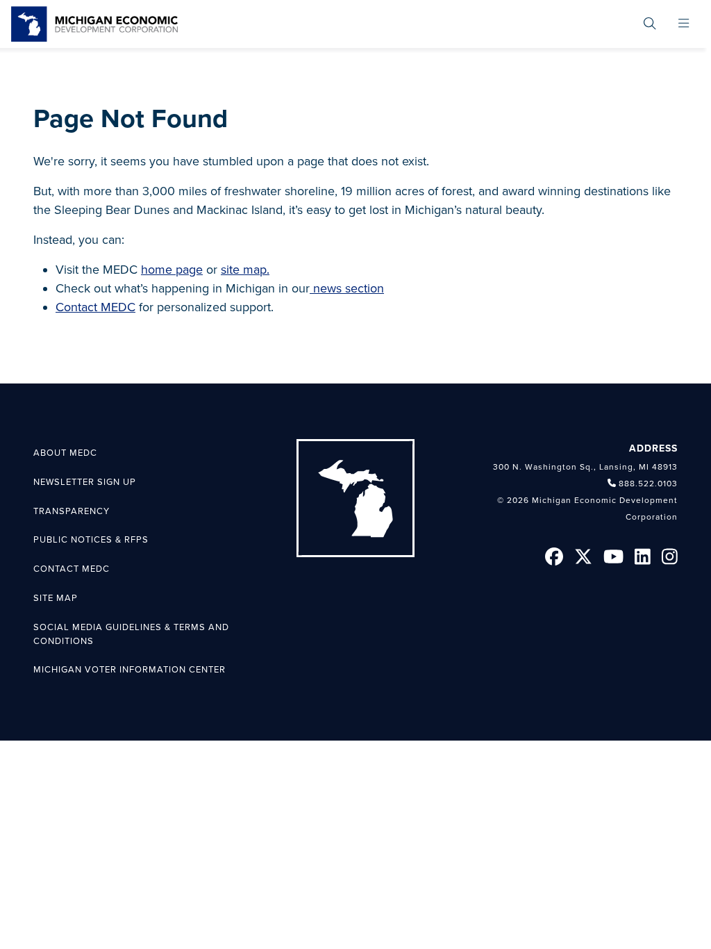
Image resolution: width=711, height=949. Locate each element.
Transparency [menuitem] (71, 511)
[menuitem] (650, 24)
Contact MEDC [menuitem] (71, 569)
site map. (245, 269)
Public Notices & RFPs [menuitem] (91, 539)
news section (347, 288)
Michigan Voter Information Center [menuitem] (129, 669)
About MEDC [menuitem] (65, 453)
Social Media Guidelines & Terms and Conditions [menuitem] (131, 634)
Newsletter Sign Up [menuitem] (84, 482)
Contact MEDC (95, 307)
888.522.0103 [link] (648, 483)
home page (172, 269)
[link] (94, 24)
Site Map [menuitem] (55, 598)
